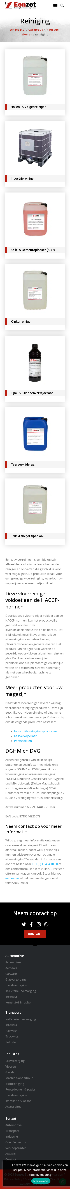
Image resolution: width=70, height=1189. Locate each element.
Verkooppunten (16, 1148)
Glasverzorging (15, 979)
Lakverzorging (15, 1061)
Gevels (9, 1072)
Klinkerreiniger (21, 321)
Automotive (13, 1125)
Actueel (10, 1154)
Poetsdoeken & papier (20, 1089)
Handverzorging (16, 985)
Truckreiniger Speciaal (27, 536)
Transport (12, 1131)
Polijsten (11, 1042)
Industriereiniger (23, 178)
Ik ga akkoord (40, 1181)
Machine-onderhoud (19, 1078)
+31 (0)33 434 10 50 (45, 864)
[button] (55, 5)
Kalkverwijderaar (25, 736)
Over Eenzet (13, 1142)
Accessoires (13, 962)
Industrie (11, 1137)
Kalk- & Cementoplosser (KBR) (33, 250)
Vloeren (10, 1066)
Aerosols (11, 968)
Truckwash (12, 1036)
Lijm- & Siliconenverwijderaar (32, 393)
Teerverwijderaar (23, 464)
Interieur (11, 997)
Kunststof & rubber (18, 1002)
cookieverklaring (40, 1174)
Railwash (11, 1031)
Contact (10, 1159)
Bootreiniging (14, 1084)
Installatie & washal (18, 1101)
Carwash (11, 974)
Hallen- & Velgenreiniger (28, 107)
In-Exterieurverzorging (20, 991)
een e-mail (12, 878)
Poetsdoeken (23, 741)
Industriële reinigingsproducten (35, 731)
